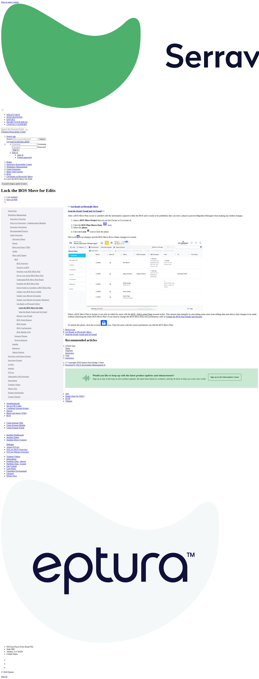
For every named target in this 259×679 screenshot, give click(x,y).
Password (41, 147)
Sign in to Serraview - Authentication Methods (28, 223)
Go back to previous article (17, 142)
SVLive (11, 373)
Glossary (10, 473)
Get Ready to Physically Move (19, 176)
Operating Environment (16, 471)
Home (9, 162)
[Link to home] (13, 132)
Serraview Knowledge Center (19, 164)
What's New (12, 389)
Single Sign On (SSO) (74, 396)
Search (9, 139)
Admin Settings (18, 352)
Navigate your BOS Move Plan (28, 272)
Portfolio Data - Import (16, 461)
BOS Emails (21, 324)
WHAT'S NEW (13, 115)
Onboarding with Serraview (18, 377)
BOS (8, 174)
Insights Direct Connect (16, 440)
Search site (11, 136)
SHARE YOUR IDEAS (17, 122)
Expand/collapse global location (14, 184)
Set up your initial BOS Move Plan (30, 276)
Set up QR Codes (13, 406)
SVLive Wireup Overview (17, 452)
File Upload (11, 466)
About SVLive (12, 447)
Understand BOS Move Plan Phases (30, 280)
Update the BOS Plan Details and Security (184, 317)
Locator (11, 364)
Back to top (70, 329)
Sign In (4, 677)
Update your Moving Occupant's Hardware (33, 300)
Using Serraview (13, 169)
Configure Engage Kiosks (17, 408)
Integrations (12, 381)
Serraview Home (18, 239)
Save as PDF (12, 199)
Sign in (15, 150)
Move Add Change (14, 172)
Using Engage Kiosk (15, 428)
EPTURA (10, 119)
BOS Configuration (24, 328)
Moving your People (24, 316)
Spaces (14, 243)
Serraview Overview (18, 219)
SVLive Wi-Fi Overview (17, 449)
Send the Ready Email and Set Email (33, 312)
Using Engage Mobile (15, 425)
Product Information (16, 393)
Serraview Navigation (18, 227)
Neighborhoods (13, 403)
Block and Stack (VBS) (21, 247)
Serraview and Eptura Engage (19, 356)
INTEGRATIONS (14, 117)
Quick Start (12, 211)
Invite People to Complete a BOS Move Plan (34, 288)
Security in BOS (23, 268)
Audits (14, 251)
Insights (15, 344)
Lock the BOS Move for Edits (31, 308)
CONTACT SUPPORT (16, 124)
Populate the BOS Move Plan (28, 284)
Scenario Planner (20, 336)
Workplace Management (16, 167)
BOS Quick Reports (24, 320)
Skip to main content (10, 2)
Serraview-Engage (15, 360)
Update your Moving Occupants (29, 296)
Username (41, 144)
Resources (16, 348)
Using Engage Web (14, 423)
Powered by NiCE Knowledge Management (85, 365)
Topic (67, 348)
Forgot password (24, 157)
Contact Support (14, 397)
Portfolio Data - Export (16, 464)
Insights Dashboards (15, 435)
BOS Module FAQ (24, 332)
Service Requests (20, 340)
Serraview (69, 353)
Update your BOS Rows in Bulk (29, 292)
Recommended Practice (19, 231)
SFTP (67, 399)
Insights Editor (12, 437)
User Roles (11, 469)
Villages (68, 401)
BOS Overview (22, 263)
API (67, 394)
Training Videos (14, 385)
